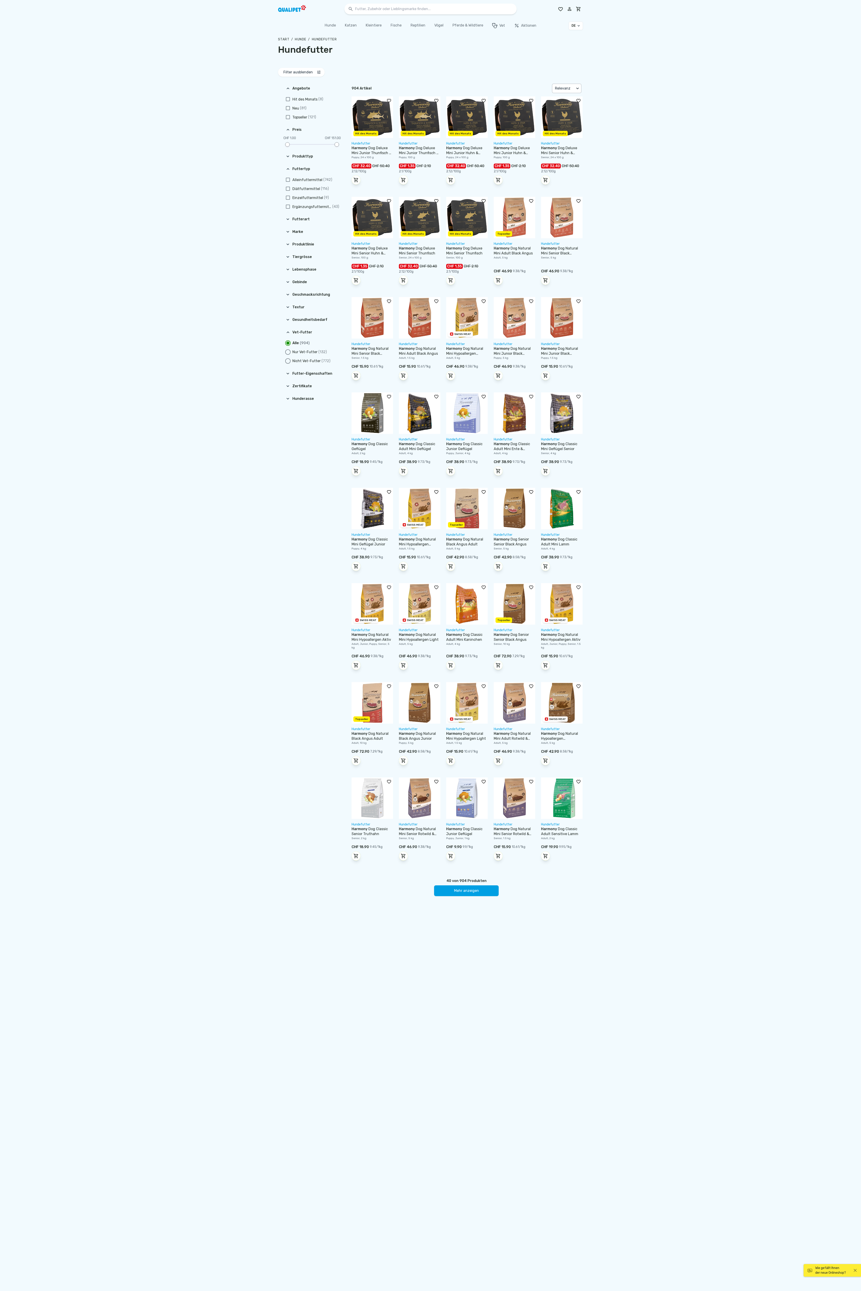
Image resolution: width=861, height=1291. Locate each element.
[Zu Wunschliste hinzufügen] (389, 100)
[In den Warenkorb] (356, 179)
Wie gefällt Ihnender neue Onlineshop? (830, 1270)
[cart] (578, 8)
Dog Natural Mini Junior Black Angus (512, 353)
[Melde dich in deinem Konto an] (569, 8)
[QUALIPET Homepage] (296, 8)
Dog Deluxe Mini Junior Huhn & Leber (464, 153)
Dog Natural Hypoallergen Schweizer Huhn (559, 738)
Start (283, 39)
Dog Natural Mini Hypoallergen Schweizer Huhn (464, 353)
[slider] (287, 144)
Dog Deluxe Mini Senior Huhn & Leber (559, 153)
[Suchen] (350, 9)
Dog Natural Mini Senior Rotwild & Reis (417, 834)
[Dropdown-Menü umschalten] (578, 88)
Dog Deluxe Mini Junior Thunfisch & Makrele (371, 153)
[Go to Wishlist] (560, 8)
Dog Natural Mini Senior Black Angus (559, 253)
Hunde (300, 39)
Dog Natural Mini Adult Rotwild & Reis (512, 738)
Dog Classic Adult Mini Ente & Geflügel (512, 449)
